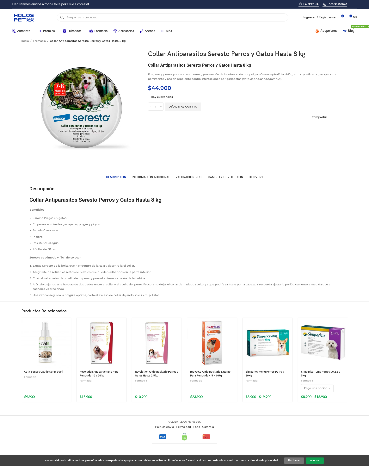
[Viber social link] (356, 4)
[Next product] (345, 41)
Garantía (208, 427)
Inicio (25, 41)
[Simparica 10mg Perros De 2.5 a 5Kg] (323, 343)
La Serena (311, 4)
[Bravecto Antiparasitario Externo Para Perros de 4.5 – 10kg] (212, 343)
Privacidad (183, 427)
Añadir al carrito (183, 106)
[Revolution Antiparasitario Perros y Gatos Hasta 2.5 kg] (157, 343)
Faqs (196, 427)
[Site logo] (23, 17)
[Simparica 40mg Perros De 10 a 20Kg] (267, 343)
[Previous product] (336, 41)
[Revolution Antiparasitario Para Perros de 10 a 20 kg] (101, 343)
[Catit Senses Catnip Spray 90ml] (46, 343)
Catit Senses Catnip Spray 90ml (43, 371)
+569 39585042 (337, 4)
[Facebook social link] (330, 117)
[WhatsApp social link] (351, 4)
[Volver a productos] (340, 41)
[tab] (116, 177)
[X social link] (335, 117)
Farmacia (39, 41)
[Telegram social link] (346, 117)
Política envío (164, 427)
